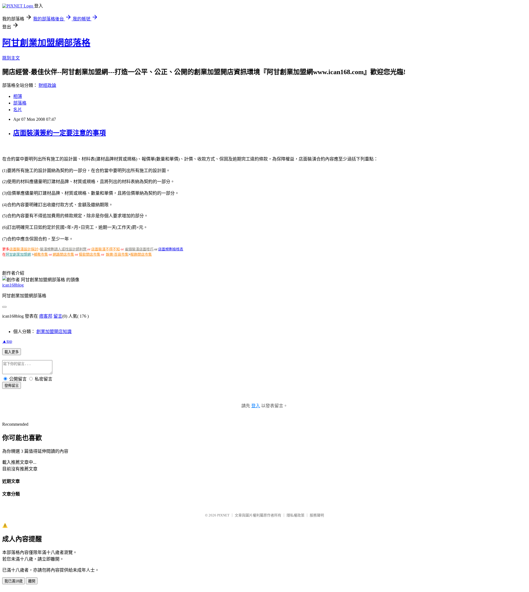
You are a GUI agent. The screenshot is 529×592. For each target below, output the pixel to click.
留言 (57, 316)
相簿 (17, 96)
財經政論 (47, 85)
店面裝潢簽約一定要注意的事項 (59, 132)
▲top (7, 341)
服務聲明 (317, 515)
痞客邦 (45, 316)
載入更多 (11, 352)
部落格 (19, 103)
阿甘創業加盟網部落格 (46, 43)
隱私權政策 (295, 515)
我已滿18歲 (13, 581)
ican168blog (13, 285)
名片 (17, 109)
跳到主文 (11, 58)
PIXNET (223, 515)
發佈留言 (11, 386)
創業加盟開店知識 (54, 331)
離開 (31, 581)
